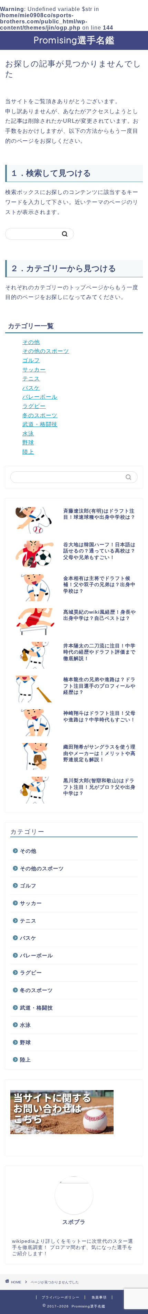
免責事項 (99, 1297)
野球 (28, 442)
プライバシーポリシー (61, 1297)
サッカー (34, 370)
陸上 (28, 452)
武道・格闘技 (39, 424)
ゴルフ (31, 360)
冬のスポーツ (39, 415)
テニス (31, 378)
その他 (31, 342)
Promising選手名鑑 (74, 39)
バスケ (31, 388)
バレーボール (39, 397)
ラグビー (34, 406)
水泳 (28, 434)
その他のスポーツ (45, 351)
